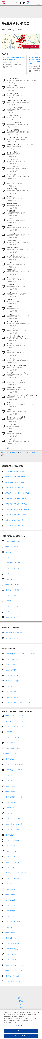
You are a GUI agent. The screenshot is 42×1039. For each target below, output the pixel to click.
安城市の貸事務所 (10, 670)
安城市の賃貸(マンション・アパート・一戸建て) (20, 654)
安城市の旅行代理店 (11, 949)
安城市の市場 (9, 780)
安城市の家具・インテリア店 (14, 770)
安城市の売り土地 (10, 686)
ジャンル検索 (13, 452)
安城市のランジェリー (12, 938)
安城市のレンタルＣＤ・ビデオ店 (15, 873)
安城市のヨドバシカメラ (13, 606)
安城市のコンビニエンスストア (15, 715)
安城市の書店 (9, 835)
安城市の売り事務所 (11, 697)
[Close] (39, 1013)
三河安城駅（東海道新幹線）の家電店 (17, 509)
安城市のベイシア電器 (12, 590)
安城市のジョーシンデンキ (13, 563)
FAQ (21, 1007)
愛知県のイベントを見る (13, 638)
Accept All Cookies (21, 1036)
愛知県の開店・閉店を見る (13, 632)
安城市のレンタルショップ (13, 878)
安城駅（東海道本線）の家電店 (15, 471)
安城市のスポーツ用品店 (13, 748)
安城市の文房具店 (10, 856)
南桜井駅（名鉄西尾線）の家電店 (15, 525)
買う (21, 452)
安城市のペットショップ (13, 862)
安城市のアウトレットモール (14, 965)
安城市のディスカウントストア (15, 726)
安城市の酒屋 (9, 808)
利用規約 (21, 1001)
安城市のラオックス (11, 557)
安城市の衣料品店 (10, 742)
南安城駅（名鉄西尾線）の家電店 (15, 520)
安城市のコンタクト (11, 959)
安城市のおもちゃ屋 (11, 753)
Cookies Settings (21, 1026)
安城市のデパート (10, 732)
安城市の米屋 (9, 916)
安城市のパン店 (10, 846)
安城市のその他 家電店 (13, 541)
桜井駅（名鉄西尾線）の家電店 (15, 482)
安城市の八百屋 (10, 905)
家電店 (27, 452)
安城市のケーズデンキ (12, 568)
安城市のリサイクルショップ (14, 970)
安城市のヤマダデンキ (12, 584)
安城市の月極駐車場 (11, 659)
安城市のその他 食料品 (13, 921)
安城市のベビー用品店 (12, 976)
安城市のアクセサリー (12, 927)
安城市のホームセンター (13, 737)
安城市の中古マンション (13, 675)
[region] (21, 41)
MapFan (3, 452)
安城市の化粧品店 (10, 802)
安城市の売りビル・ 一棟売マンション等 (17, 702)
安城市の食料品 (10, 889)
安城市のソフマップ (11, 617)
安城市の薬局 (9, 759)
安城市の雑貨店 (10, 813)
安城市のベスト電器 (11, 546)
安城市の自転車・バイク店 (13, 824)
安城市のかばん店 (10, 954)
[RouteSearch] (12, 3)
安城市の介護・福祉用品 (13, 943)
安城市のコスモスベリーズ (13, 611)
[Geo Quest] (28, 3)
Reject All (21, 1031)
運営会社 (21, 998)
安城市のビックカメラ (12, 601)
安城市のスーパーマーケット (14, 721)
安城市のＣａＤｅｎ (11, 552)
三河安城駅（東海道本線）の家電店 (16, 514)
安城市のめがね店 (10, 867)
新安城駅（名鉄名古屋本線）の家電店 (17, 493)
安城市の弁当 (9, 775)
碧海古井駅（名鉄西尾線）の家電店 (16, 498)
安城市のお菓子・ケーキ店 (13, 797)
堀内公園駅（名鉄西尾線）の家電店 (16, 504)
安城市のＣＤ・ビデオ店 (13, 818)
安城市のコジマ (10, 573)
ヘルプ (21, 1004)
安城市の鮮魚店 (10, 900)
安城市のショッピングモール (14, 764)
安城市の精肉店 (10, 894)
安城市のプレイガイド (12, 851)
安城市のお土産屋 (10, 786)
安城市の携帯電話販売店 (13, 981)
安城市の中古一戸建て (12, 681)
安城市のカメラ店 (10, 884)
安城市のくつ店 (10, 791)
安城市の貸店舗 (10, 664)
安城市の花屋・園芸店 (12, 840)
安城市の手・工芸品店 (12, 829)
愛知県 (34, 452)
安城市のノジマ (10, 579)
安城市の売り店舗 (10, 692)
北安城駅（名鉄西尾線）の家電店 (15, 477)
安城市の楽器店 (10, 932)
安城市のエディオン (11, 595)
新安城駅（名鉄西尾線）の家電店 (15, 487)
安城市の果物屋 (10, 911)
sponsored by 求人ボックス (34, 53)
